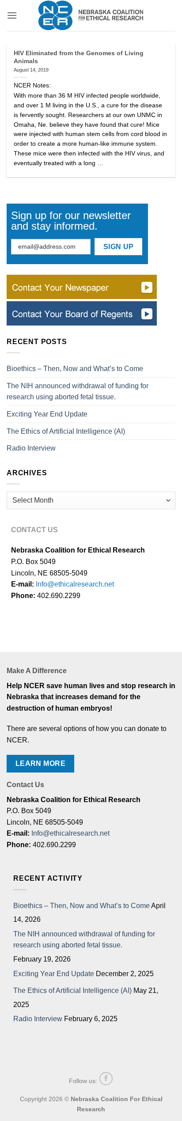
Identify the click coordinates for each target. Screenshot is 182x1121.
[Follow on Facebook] (106, 1078)
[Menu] (12, 15)
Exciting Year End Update (47, 414)
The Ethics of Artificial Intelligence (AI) (66, 431)
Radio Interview (31, 448)
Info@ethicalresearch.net (75, 584)
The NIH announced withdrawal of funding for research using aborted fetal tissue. (77, 391)
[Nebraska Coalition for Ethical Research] (91, 15)
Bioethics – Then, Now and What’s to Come (75, 368)
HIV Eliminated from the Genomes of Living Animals (79, 57)
